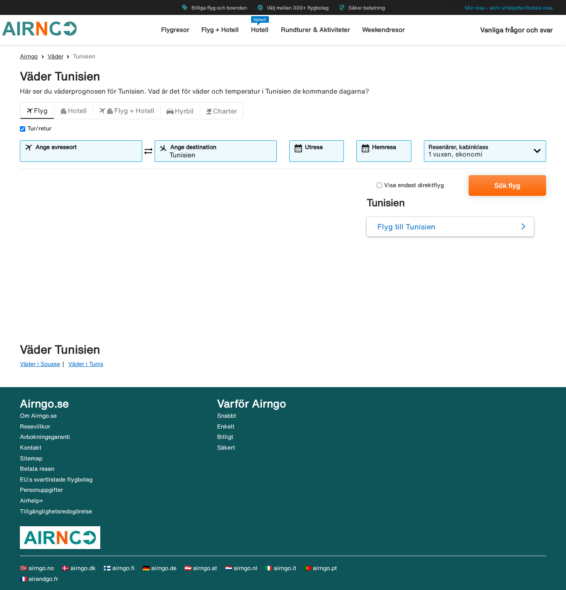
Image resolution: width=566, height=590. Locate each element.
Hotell (259, 29)
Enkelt (226, 426)
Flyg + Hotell (220, 29)
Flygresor (175, 29)
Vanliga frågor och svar (516, 29)
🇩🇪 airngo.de (160, 568)
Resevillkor (35, 426)
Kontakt (30, 447)
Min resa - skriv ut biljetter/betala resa (509, 7)
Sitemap (31, 458)
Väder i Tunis (85, 364)
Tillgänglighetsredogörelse (56, 511)
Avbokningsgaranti (45, 437)
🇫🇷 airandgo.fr (39, 579)
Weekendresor (383, 29)
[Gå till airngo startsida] (39, 27)
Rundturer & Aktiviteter (315, 29)
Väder (55, 56)
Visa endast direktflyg (414, 185)
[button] (37, 111)
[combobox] (86, 155)
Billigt (225, 437)
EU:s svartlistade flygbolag (56, 479)
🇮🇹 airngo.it (280, 568)
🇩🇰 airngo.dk (79, 568)
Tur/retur (39, 128)
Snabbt (226, 416)
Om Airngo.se (38, 416)
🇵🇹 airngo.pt (320, 568)
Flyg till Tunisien (406, 226)
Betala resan (37, 469)
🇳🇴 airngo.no (37, 568)
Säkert (226, 447)
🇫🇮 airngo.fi (119, 568)
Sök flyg (507, 185)
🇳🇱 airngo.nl (241, 568)
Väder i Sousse (40, 364)
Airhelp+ (31, 500)
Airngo (29, 56)
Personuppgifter (41, 490)
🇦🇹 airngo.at (200, 568)
